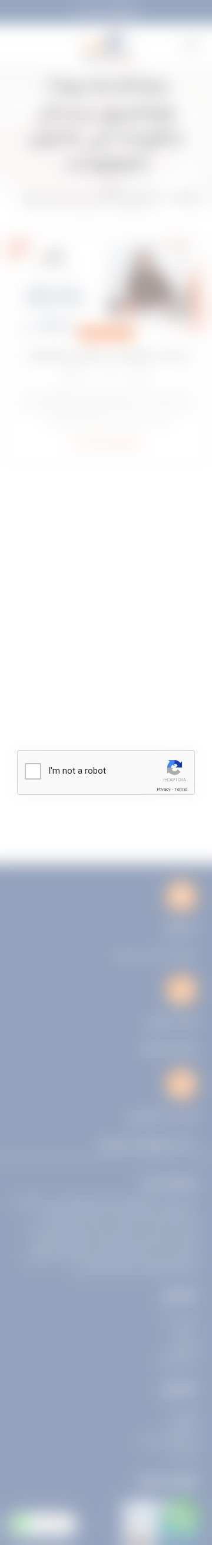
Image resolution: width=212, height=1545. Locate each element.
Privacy (164, 789)
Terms (180, 789)
